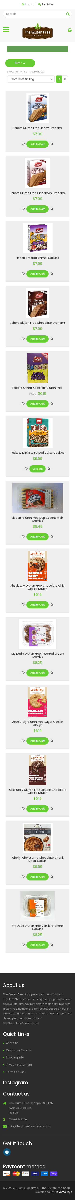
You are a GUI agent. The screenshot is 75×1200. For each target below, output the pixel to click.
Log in (29, 4)
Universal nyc (63, 1192)
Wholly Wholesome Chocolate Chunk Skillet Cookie (37, 859)
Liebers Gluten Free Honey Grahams (38, 128)
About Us (12, 1043)
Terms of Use (15, 1072)
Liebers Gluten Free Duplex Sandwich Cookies (37, 519)
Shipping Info (15, 1057)
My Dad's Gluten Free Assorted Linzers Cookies (37, 655)
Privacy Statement (19, 1065)
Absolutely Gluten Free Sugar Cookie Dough (37, 723)
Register (47, 4)
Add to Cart (37, 144)
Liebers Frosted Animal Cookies (37, 258)
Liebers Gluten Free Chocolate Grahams (38, 323)
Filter (18, 63)
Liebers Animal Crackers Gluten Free (37, 388)
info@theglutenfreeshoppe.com (30, 1126)
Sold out (37, 468)
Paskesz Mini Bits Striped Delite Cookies (37, 453)
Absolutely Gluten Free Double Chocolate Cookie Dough (37, 791)
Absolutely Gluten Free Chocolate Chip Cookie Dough (37, 587)
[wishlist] (23, 143)
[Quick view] (51, 143)
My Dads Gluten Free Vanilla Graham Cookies (37, 927)
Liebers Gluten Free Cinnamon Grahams (38, 193)
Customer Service (18, 1050)
